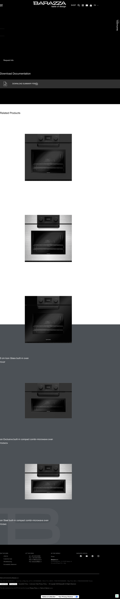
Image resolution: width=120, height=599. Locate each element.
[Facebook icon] (8, 43)
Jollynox (6, 556)
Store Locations (8, 34)
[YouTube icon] (87, 556)
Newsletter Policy (23, 584)
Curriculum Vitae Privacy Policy (38, 584)
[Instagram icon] (19, 43)
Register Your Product (11, 27)
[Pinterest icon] (92, 556)
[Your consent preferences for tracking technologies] (117, 596)
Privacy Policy (13, 584)
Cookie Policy (4, 584)
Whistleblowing (8, 561)
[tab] (8, 60)
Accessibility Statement (10, 564)
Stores (52, 556)
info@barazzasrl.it (37, 559)
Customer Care (8, 559)
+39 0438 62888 (35, 556)
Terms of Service (44, 588)
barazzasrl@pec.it (37, 561)
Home (1, 13)
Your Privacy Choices (65, 597)
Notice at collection (49, 597)
